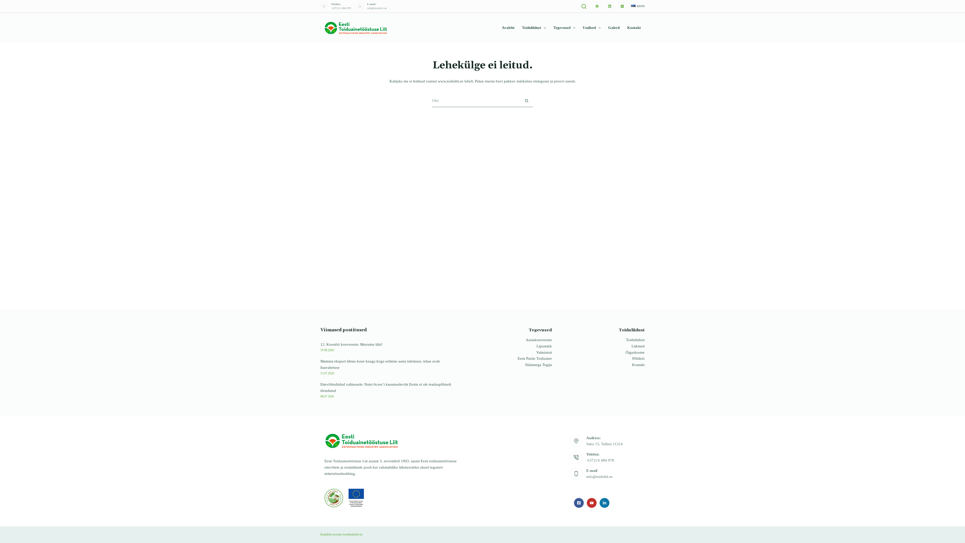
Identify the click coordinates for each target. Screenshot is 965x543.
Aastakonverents (539, 340)
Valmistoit (544, 352)
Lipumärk (544, 346)
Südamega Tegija (538, 365)
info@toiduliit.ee (377, 8)
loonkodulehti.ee (352, 534)
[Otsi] (584, 6)
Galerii (614, 28)
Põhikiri (638, 358)
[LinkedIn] (609, 6)
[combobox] (476, 100)
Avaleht (508, 28)
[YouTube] (622, 6)
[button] (638, 6)
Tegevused (561, 28)
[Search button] (526, 101)
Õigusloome (635, 352)
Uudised (589, 28)
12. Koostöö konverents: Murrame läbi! (351, 344)
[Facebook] (597, 6)
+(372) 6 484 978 (341, 8)
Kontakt (634, 28)
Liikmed (638, 346)
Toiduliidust (531, 28)
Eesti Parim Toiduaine (535, 358)
